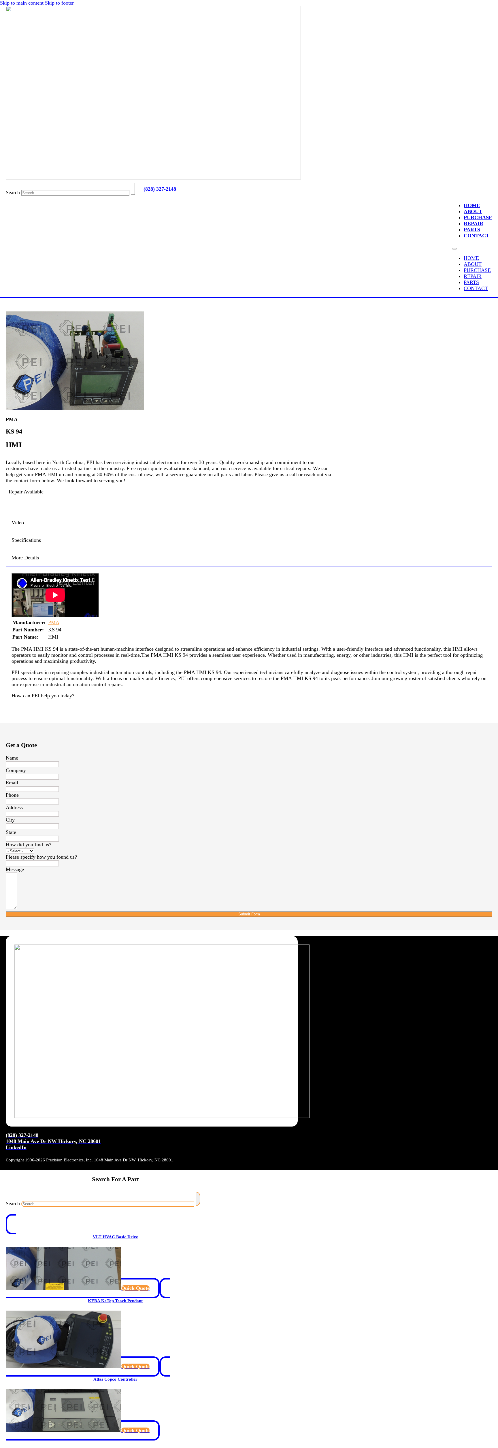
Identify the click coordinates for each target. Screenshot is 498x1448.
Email (12, 782)
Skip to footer (59, 3)
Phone (12, 795)
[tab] (249, 522)
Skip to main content (22, 3)
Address (14, 807)
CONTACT (476, 236)
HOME (472, 205)
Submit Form (249, 914)
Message (15, 869)
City (10, 820)
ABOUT (473, 211)
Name (12, 758)
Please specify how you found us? (41, 857)
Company (16, 770)
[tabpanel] (249, 596)
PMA (53, 622)
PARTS (472, 229)
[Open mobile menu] (454, 248)
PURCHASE (478, 217)
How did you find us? (28, 844)
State (11, 832)
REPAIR (473, 223)
